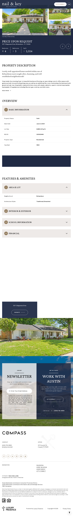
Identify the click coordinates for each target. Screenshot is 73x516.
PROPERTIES (40, 465)
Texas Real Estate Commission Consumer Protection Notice (19, 483)
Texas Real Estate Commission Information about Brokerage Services (22, 484)
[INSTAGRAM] (8, 456)
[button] (54, 399)
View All (59, 28)
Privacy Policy (22, 404)
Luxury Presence (38, 508)
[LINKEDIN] (12, 456)
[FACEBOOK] (4, 456)
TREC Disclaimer (7, 486)
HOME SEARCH (40, 469)
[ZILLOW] (25, 456)
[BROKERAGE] (17, 456)
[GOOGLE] (21, 456)
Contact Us (60, 4)
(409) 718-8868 (59, 410)
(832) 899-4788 (13, 476)
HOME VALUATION (41, 467)
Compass (47, 489)
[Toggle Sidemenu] (69, 4)
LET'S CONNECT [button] (41, 471)
